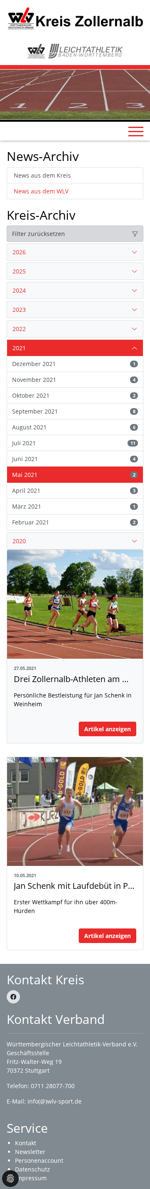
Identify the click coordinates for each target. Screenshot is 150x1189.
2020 (19, 541)
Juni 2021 (73, 459)
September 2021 (73, 411)
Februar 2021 (73, 522)
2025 (19, 271)
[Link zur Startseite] (75, 18)
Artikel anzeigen (107, 729)
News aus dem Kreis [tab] (42, 175)
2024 (19, 290)
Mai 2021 (73, 475)
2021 (19, 348)
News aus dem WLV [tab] (41, 191)
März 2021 (73, 506)
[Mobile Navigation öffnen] (135, 131)
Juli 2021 (73, 443)
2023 (19, 310)
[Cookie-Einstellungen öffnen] (10, 1178)
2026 (19, 252)
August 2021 (73, 427)
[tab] (75, 252)
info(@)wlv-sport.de (55, 1101)
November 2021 (73, 380)
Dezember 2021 (73, 364)
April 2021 (73, 490)
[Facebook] (13, 996)
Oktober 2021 (73, 395)
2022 (19, 329)
